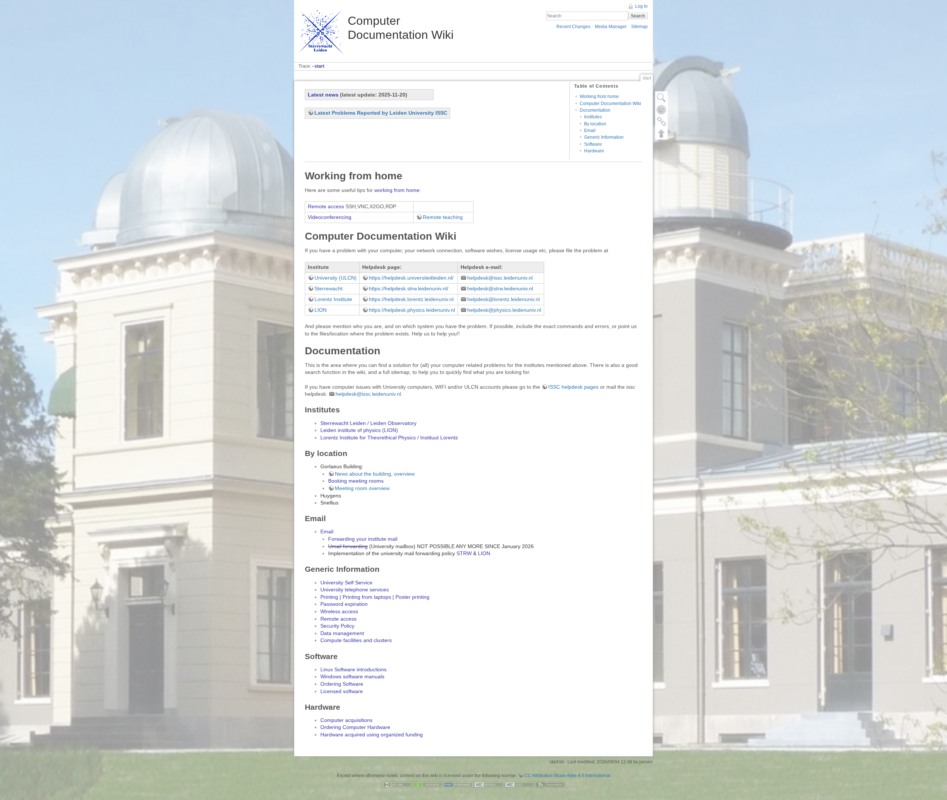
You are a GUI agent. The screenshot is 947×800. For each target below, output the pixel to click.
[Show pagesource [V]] (661, 98)
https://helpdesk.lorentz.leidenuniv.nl (411, 299)
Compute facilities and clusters (356, 640)
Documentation (595, 110)
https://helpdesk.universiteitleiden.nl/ (411, 278)
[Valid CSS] (520, 784)
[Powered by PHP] (458, 784)
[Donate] (427, 784)
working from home (396, 190)
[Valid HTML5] (489, 784)
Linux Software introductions (353, 669)
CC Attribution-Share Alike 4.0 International (567, 775)
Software (593, 144)
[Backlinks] (661, 121)
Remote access (326, 206)
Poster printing (412, 597)
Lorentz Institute (333, 299)
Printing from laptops (367, 597)
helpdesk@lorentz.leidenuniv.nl (503, 299)
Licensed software (341, 691)
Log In (641, 6)
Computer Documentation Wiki (610, 103)
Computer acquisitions (346, 720)
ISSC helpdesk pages (573, 387)
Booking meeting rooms (356, 481)
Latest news (323, 95)
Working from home (599, 96)
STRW (464, 553)
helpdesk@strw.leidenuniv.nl (500, 288)
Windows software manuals (352, 676)
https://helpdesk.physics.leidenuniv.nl (412, 310)
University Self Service (346, 582)
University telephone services (354, 590)
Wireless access (339, 611)
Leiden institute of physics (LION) (359, 430)
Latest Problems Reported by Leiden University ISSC (380, 113)
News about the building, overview (375, 474)
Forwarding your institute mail (362, 539)
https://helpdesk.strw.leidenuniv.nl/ (408, 288)
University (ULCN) (335, 278)
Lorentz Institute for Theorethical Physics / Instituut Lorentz (389, 437)
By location (595, 123)
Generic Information (604, 137)
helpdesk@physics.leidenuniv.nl (504, 310)
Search (638, 15)
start (319, 66)
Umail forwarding (348, 546)
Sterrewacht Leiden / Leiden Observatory (368, 423)
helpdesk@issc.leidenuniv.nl (500, 278)
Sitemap (639, 26)
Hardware (594, 150)
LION (320, 310)
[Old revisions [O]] (661, 109)
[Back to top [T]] (661, 133)
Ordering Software (341, 684)
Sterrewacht (328, 288)
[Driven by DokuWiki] (550, 784)
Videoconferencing (329, 217)
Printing (329, 597)
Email (590, 130)
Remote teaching (443, 217)
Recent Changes (573, 26)
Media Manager (611, 26)
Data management (342, 633)
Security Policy (337, 626)
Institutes (593, 116)
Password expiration (344, 604)
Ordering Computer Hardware (355, 727)
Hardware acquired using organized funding (371, 734)
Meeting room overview (362, 488)
